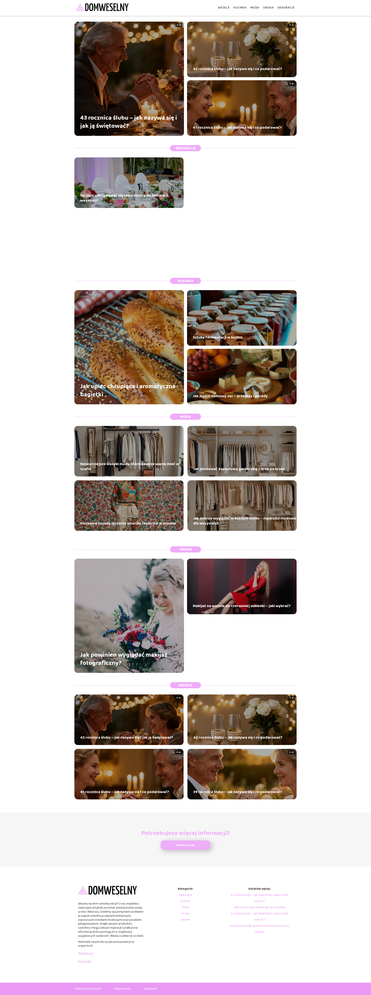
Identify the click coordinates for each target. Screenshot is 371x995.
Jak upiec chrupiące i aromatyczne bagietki (128, 391)
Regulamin (150, 988)
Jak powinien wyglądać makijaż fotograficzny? (123, 659)
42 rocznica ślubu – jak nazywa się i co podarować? (237, 68)
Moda (254, 7)
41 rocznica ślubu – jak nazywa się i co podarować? (237, 127)
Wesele (224, 7)
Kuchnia (239, 7)
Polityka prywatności (87, 988)
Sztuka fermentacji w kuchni (217, 337)
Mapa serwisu (122, 988)
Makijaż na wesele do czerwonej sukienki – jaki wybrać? (242, 605)
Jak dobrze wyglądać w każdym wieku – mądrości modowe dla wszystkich (244, 521)
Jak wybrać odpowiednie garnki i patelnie (259, 907)
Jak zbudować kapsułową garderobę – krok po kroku (239, 468)
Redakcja (85, 953)
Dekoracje (286, 7)
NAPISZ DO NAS (185, 845)
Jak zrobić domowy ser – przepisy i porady (230, 396)
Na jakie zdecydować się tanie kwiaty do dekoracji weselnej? (124, 198)
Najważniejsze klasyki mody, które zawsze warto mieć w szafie (129, 466)
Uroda (268, 7)
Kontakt (85, 961)
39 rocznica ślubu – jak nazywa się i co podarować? (237, 791)
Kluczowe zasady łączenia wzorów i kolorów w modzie (128, 523)
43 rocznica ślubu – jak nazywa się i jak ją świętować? (128, 122)
